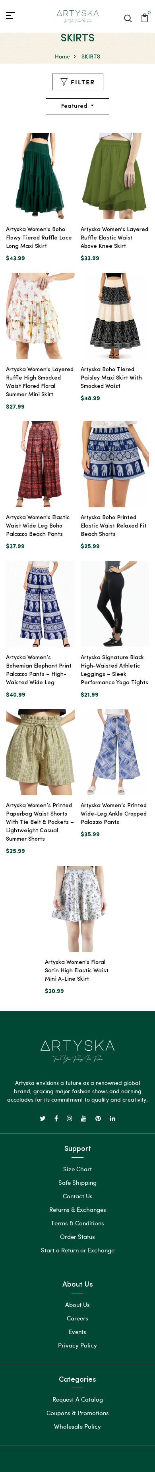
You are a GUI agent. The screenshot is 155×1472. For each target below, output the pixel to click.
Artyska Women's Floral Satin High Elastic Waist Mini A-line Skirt (76, 971)
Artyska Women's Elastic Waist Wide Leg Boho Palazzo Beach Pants (38, 526)
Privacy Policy (77, 1345)
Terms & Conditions (77, 1223)
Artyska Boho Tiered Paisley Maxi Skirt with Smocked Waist (111, 378)
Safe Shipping (77, 1182)
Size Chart (77, 1169)
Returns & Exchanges (77, 1209)
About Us (77, 1304)
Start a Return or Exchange (77, 1250)
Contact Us (78, 1196)
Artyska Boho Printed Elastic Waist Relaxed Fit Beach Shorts (114, 526)
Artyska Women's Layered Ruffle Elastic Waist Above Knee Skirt (114, 238)
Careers (77, 1318)
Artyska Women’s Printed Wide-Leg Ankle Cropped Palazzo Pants (114, 814)
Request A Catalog (77, 1399)
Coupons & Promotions (77, 1413)
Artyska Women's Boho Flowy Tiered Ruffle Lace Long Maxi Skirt (39, 238)
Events (77, 1332)
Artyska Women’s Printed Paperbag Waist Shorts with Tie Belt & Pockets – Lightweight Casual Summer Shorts (40, 822)
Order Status (77, 1236)
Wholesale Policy (77, 1426)
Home (62, 56)
